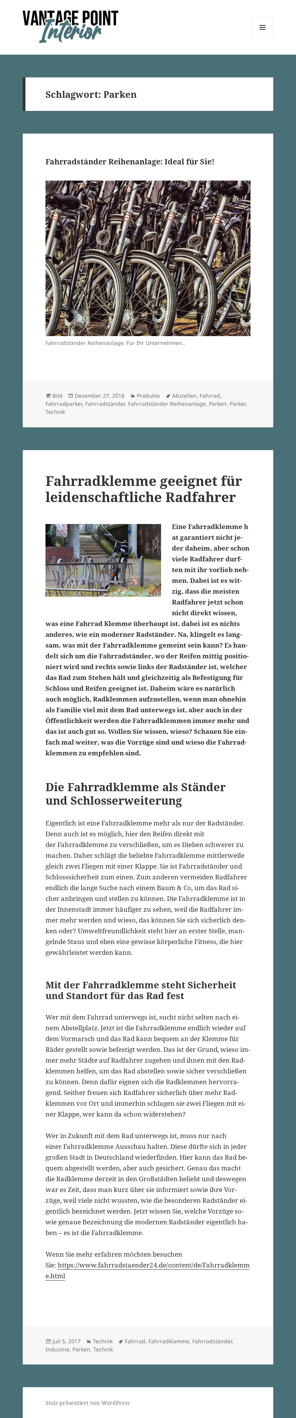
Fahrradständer (105, 403)
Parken (218, 403)
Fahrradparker (63, 403)
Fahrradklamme (168, 1341)
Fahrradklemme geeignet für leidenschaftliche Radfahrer (143, 489)
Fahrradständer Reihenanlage (167, 403)
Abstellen (184, 395)
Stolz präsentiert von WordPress (87, 1402)
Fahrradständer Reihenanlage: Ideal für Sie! (130, 161)
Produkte (148, 395)
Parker (238, 403)
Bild (57, 395)
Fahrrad (210, 395)
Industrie (57, 1349)
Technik (55, 411)
